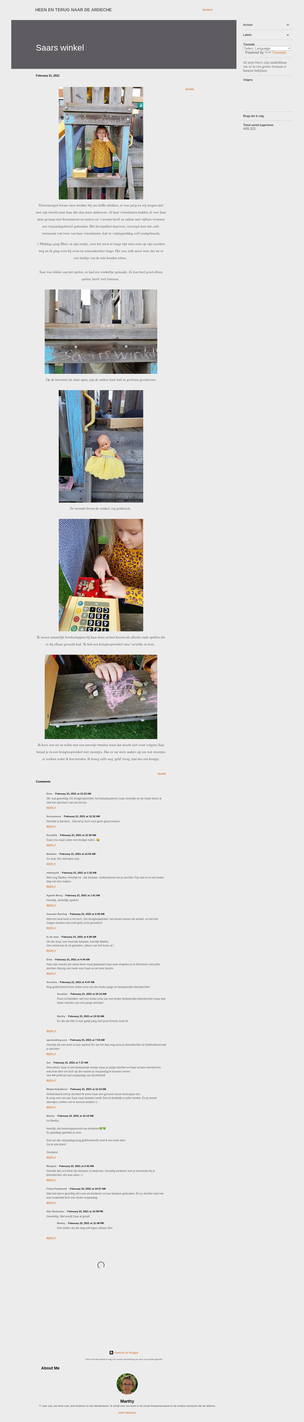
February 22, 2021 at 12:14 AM (76, 1115)
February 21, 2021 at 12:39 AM (78, 835)
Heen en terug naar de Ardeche (73, 9)
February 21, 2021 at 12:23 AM (73, 793)
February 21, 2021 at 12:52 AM (78, 853)
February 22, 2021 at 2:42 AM (76, 1166)
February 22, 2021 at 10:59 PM (85, 1211)
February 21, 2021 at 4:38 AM (79, 936)
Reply (51, 807)
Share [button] (189, 89)
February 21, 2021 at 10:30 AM (86, 1016)
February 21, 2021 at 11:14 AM (88, 1089)
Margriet (51, 1166)
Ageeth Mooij (54, 895)
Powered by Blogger (125, 1352)
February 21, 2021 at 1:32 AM (79, 872)
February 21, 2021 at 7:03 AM (87, 1040)
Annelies (51, 982)
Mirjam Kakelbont (56, 1089)
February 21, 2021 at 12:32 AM (82, 816)
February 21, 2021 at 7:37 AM (71, 1062)
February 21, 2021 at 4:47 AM (77, 982)
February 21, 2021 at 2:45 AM (87, 914)
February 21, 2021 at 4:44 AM (72, 959)
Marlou (50, 1115)
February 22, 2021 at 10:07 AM (88, 1188)
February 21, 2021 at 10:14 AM (88, 994)
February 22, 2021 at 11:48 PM (86, 1223)
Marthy (127, 1401)
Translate (279, 52)
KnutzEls (51, 835)
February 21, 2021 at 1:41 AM (82, 895)
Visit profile (127, 1412)
